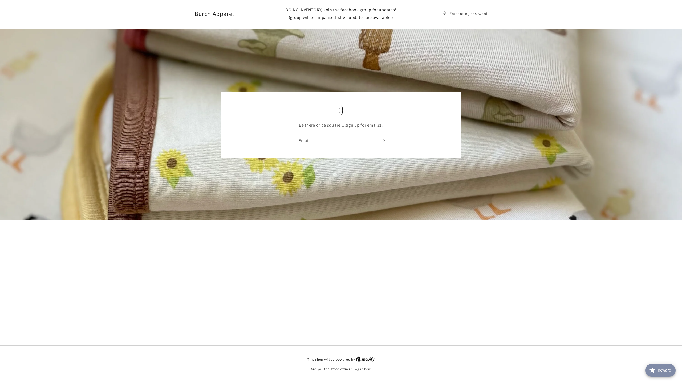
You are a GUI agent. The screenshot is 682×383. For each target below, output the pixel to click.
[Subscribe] (383, 141)
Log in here (362, 369)
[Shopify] (365, 359)
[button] (465, 13)
